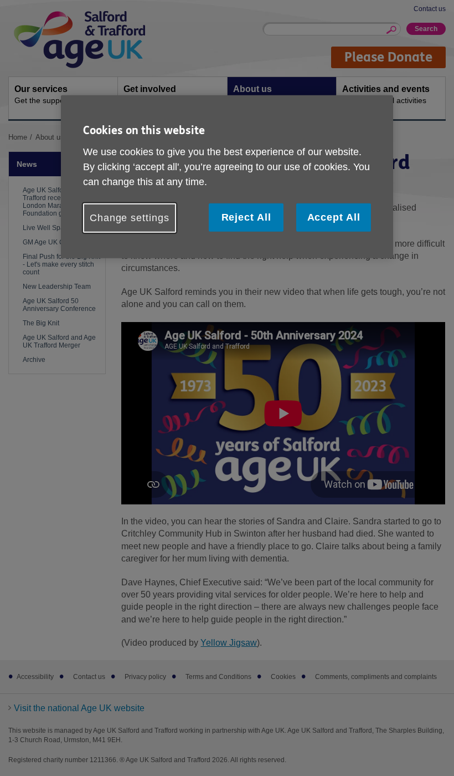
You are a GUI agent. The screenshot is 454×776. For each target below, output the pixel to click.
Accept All (333, 217)
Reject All (246, 217)
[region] (227, 176)
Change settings (129, 217)
